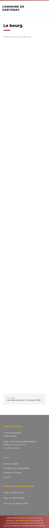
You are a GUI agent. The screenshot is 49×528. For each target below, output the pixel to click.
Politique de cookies (12, 473)
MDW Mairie (12, 518)
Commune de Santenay (13, 8)
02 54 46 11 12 (20, 445)
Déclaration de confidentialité (16, 468)
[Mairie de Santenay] (24, 165)
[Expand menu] (45, 8)
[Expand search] (38, 8)
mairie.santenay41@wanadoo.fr (22, 441)
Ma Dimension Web (24, 520)
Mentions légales (10, 464)
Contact (6, 477)
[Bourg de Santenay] (24, 51)
